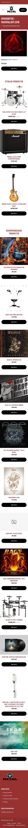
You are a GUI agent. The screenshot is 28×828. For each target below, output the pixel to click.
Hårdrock (15, 59)
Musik (10, 59)
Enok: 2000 (14, 751)
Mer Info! (14, 68)
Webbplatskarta (20, 825)
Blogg (5, 802)
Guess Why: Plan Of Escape (14, 533)
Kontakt (14, 823)
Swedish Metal (8, 795)
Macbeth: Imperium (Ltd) (14, 360)
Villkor (19, 823)
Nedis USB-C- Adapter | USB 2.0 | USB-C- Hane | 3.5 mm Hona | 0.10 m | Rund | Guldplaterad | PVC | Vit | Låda (14, 704)
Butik (23, 10)
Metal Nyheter (8, 792)
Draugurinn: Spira (14, 497)
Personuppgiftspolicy (9, 825)
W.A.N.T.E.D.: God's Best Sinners (14, 405)
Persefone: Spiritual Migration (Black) (14, 657)
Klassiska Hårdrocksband (11, 799)
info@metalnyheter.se (6, 2)
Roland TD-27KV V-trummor (14, 620)
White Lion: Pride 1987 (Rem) (14, 315)
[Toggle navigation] (3, 9)
